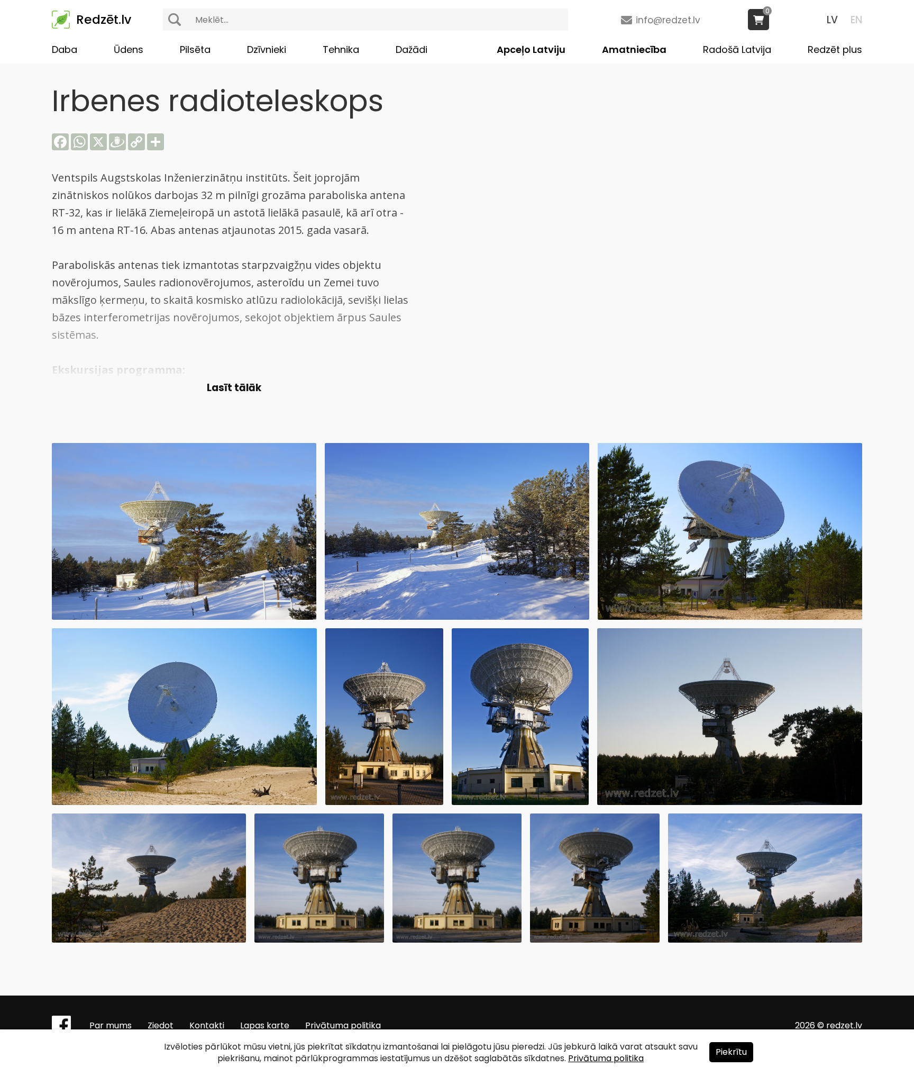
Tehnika (341, 49)
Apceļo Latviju (531, 49)
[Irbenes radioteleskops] (184, 617)
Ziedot (160, 1025)
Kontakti (206, 1025)
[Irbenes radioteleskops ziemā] (457, 617)
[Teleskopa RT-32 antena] (384, 802)
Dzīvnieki (266, 49)
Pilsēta (195, 49)
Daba (64, 49)
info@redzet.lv (668, 20)
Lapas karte (264, 1025)
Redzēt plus (835, 49)
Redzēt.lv (103, 19)
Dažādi (411, 49)
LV (832, 20)
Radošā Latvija (737, 49)
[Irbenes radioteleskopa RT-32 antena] (730, 617)
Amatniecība (634, 49)
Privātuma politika (343, 1025)
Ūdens (128, 49)
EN (856, 20)
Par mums (110, 1025)
